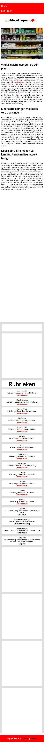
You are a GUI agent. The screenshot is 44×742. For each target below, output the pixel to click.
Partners (33, 739)
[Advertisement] (22, 356)
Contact (26, 739)
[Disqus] (22, 227)
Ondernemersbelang (22, 524)
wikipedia (22, 544)
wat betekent (22, 533)
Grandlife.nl (22, 515)
